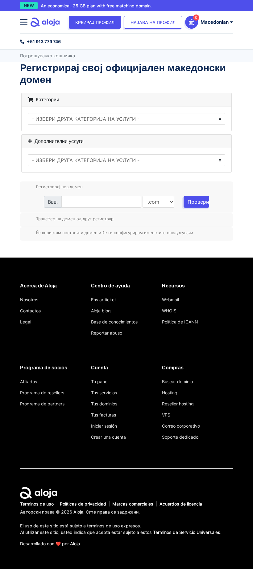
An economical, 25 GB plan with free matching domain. (96, 5)
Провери (198, 202)
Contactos (30, 310)
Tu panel (99, 381)
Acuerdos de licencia (181, 503)
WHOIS (169, 310)
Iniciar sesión (104, 426)
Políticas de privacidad (83, 503)
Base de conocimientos (114, 321)
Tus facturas (103, 414)
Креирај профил (94, 22)
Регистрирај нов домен (59, 186)
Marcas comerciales (132, 503)
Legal (25, 321)
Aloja (75, 543)
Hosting (169, 392)
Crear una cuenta (108, 437)
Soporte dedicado (180, 437)
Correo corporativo (181, 426)
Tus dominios (104, 403)
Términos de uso (37, 503)
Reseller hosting (178, 403)
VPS (166, 414)
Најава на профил (153, 22)
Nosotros (29, 299)
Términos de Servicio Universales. (187, 532)
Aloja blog (101, 310)
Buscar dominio (177, 381)
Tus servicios (104, 392)
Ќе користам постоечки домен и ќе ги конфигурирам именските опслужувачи (114, 232)
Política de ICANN (180, 321)
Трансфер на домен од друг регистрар (75, 218)
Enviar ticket (103, 299)
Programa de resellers (42, 392)
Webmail (170, 299)
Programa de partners (42, 403)
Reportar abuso (106, 332)
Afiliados (28, 381)
